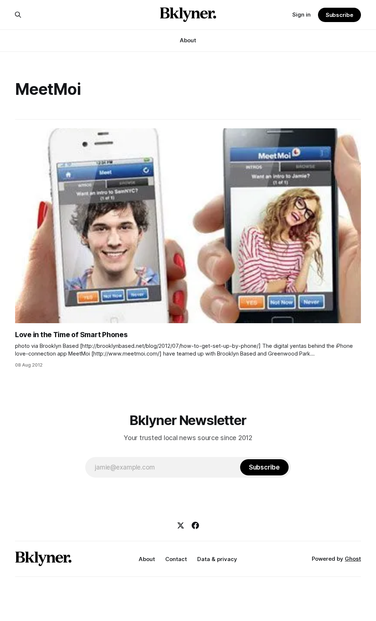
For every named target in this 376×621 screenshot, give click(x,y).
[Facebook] (195, 525)
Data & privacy (217, 559)
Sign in (301, 14)
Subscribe (339, 14)
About (188, 40)
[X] (180, 525)
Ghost (353, 558)
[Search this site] (18, 15)
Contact (176, 559)
